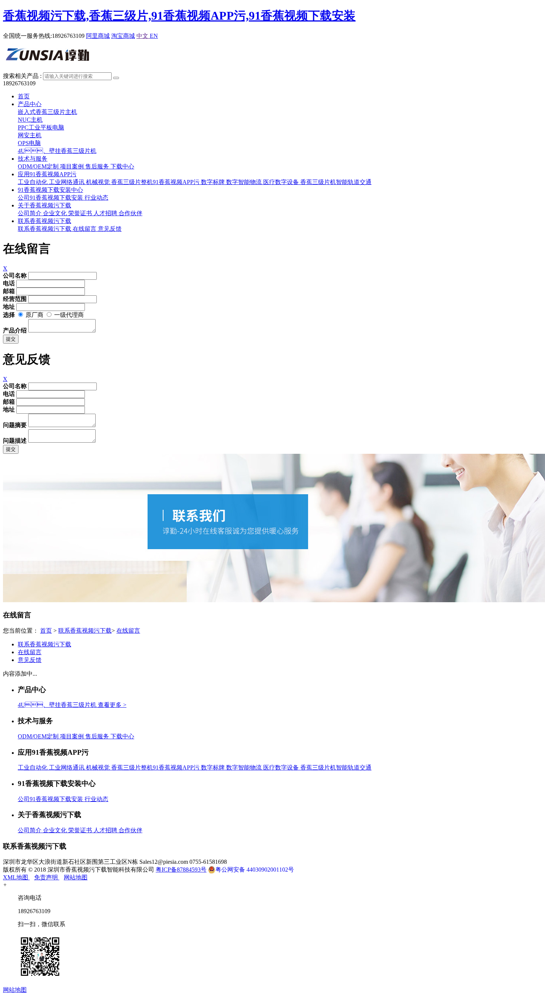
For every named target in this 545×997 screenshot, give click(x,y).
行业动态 (96, 197)
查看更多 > (112, 705)
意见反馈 (110, 229)
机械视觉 (98, 182)
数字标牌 (213, 182)
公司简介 (30, 213)
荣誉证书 (80, 213)
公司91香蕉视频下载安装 (51, 197)
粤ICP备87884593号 (181, 869)
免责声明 (46, 877)
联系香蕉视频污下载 (44, 221)
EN (154, 36)
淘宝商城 (123, 36)
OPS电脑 (29, 143)
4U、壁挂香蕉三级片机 (58, 705)
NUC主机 (30, 120)
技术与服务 (32, 158)
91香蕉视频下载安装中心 (50, 190)
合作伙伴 (130, 213)
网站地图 (75, 877)
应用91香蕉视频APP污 (47, 174)
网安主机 (30, 135)
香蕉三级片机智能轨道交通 (335, 182)
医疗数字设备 (281, 182)
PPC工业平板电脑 (41, 127)
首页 (24, 96)
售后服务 (97, 166)
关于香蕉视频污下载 (44, 205)
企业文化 (55, 213)
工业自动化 (33, 182)
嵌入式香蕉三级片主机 (47, 112)
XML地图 (16, 877)
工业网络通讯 (67, 182)
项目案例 (72, 166)
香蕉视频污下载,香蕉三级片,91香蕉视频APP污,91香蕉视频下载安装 (179, 15)
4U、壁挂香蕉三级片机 (57, 151)
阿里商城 (98, 36)
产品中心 (30, 104)
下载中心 (122, 166)
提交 (11, 339)
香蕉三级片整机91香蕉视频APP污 (156, 182)
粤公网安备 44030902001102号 (254, 869)
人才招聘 (106, 213)
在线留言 (85, 229)
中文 (143, 36)
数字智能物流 (244, 182)
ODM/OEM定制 (39, 166)
